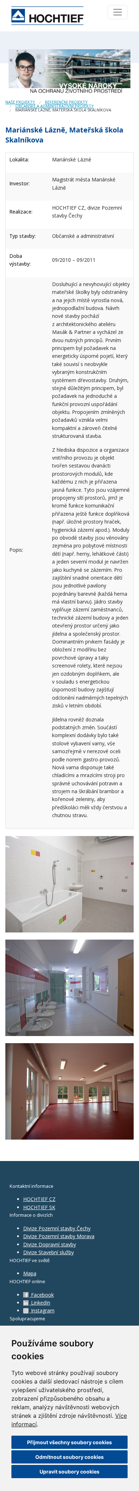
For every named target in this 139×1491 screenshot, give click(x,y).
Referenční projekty (66, 102)
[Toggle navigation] (118, 12)
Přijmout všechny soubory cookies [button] (69, 1442)
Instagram (42, 1310)
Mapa (29, 1273)
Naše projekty (20, 102)
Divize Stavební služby (48, 1252)
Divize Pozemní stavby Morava (58, 1236)
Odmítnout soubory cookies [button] (69, 1457)
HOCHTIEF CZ (39, 1199)
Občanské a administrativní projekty (54, 106)
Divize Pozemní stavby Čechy (57, 1228)
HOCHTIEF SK (39, 1207)
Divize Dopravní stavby (49, 1244)
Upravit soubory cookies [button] (69, 1472)
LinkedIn (40, 1302)
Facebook (42, 1294)
